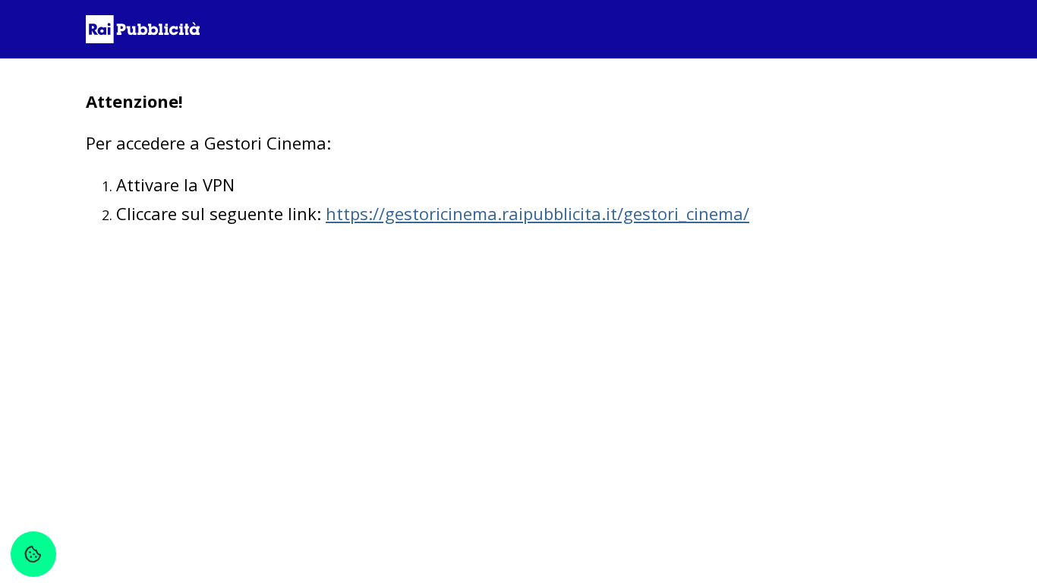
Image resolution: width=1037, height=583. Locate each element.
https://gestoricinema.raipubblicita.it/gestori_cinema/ (537, 213)
